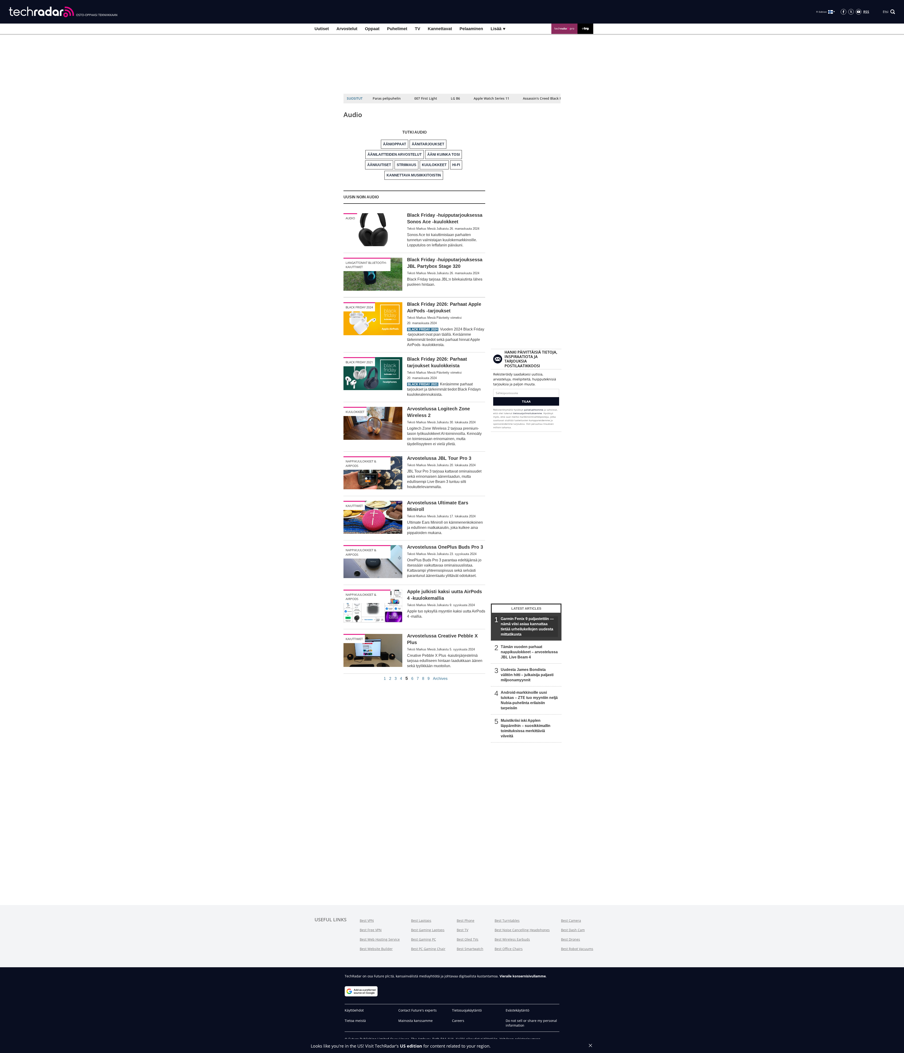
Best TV (462, 930)
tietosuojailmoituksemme (527, 413)
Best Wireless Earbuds (512, 939)
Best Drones (570, 939)
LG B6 (455, 98)
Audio (350, 218)
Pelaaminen (471, 28)
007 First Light (425, 98)
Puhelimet (397, 28)
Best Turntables (507, 920)
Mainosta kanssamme (415, 1020)
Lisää (497, 28)
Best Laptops (421, 920)
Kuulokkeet (355, 412)
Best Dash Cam (573, 930)
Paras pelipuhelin (387, 98)
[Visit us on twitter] (851, 12)
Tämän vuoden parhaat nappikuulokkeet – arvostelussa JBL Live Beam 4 (529, 652)
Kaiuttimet (354, 506)
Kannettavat (440, 28)
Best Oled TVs (467, 939)
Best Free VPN (371, 930)
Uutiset (322, 28)
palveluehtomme (533, 409)
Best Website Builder (376, 949)
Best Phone (465, 920)
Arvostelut (346, 28)
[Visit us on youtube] (858, 12)
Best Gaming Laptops (427, 930)
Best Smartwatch (470, 949)
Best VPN (367, 920)
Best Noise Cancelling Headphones (522, 930)
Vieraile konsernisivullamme (523, 976)
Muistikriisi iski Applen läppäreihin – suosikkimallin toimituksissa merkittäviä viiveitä (525, 728)
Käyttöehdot (354, 1010)
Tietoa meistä (355, 1020)
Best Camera (571, 920)
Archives (440, 679)
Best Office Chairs (509, 949)
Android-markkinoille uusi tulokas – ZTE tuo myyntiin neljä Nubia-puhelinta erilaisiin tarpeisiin (529, 700)
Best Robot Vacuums (577, 949)
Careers (458, 1020)
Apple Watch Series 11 (491, 98)
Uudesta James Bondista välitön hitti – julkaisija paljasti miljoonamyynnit (527, 675)
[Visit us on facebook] (843, 12)
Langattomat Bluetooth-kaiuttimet (366, 265)
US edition (411, 1046)
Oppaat (372, 28)
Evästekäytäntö (517, 1010)
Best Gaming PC (423, 939)
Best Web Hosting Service (380, 939)
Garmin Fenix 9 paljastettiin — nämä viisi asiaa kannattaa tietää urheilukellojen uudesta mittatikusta (527, 626)
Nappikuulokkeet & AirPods (361, 463)
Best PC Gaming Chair (428, 949)
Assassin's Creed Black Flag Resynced (552, 98)
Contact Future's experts (417, 1010)
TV (417, 28)
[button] (889, 11)
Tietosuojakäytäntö (467, 1010)
